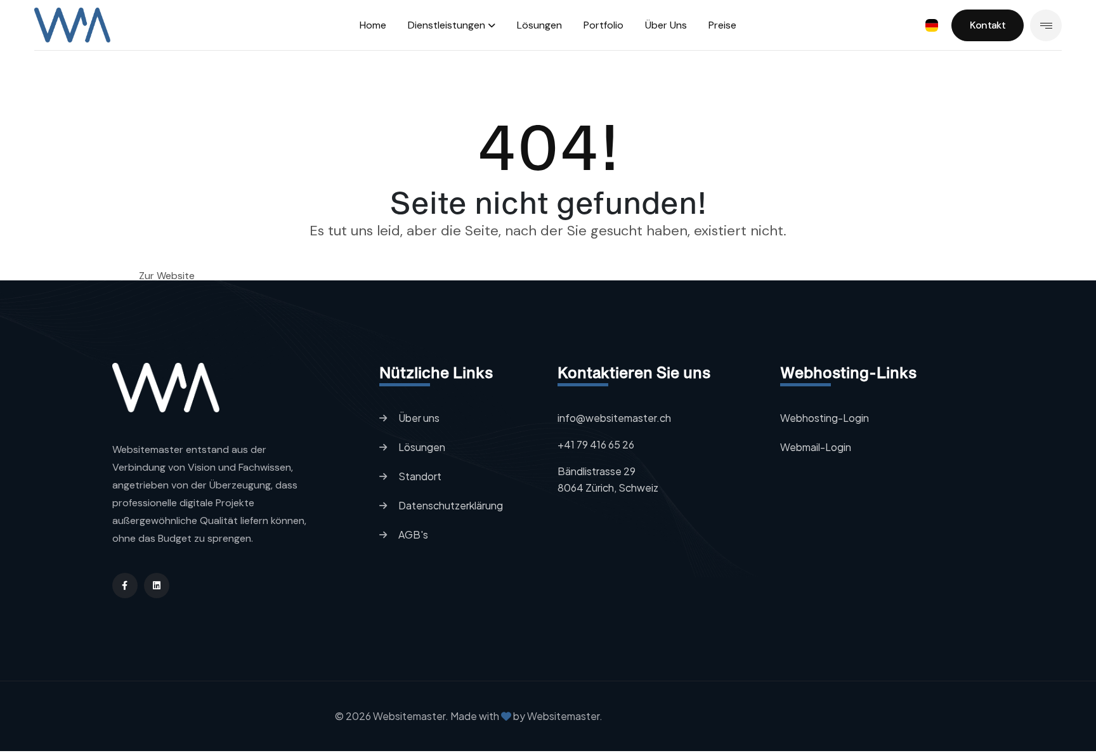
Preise (722, 25)
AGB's (413, 534)
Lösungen (539, 25)
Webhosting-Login (824, 417)
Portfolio (603, 25)
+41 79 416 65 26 (596, 444)
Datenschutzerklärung (450, 505)
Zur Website (167, 276)
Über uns (666, 25)
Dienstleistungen (446, 25)
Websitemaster (562, 716)
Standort (419, 476)
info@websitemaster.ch (614, 417)
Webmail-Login (815, 447)
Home (373, 25)
